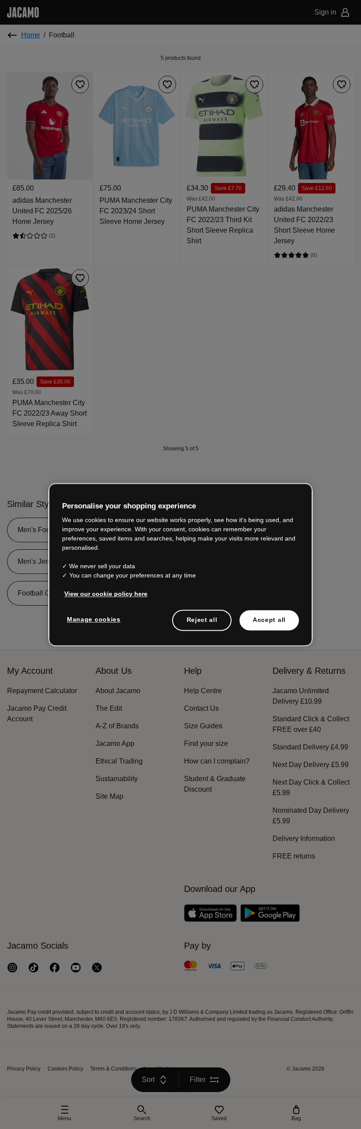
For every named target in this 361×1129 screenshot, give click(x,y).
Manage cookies (94, 619)
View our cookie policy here (105, 593)
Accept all (269, 619)
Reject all (202, 619)
